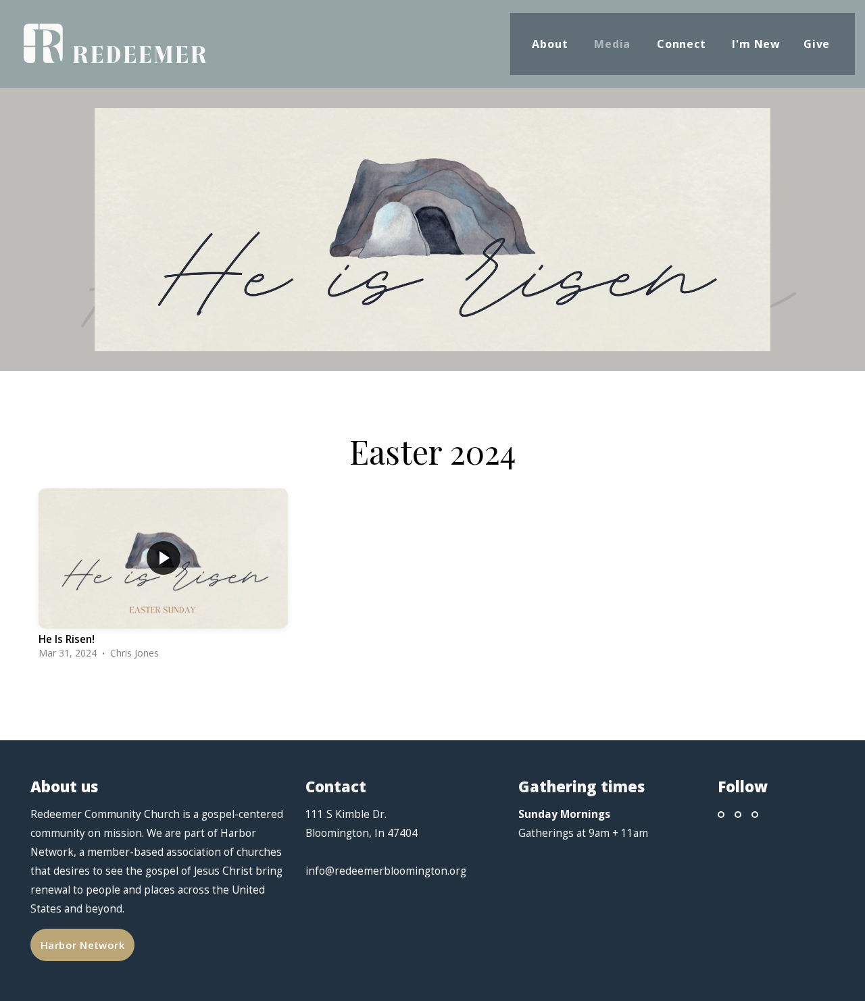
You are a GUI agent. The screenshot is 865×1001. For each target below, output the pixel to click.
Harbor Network (82, 945)
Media (614, 43)
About (551, 43)
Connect (683, 43)
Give (818, 43)
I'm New (756, 43)
